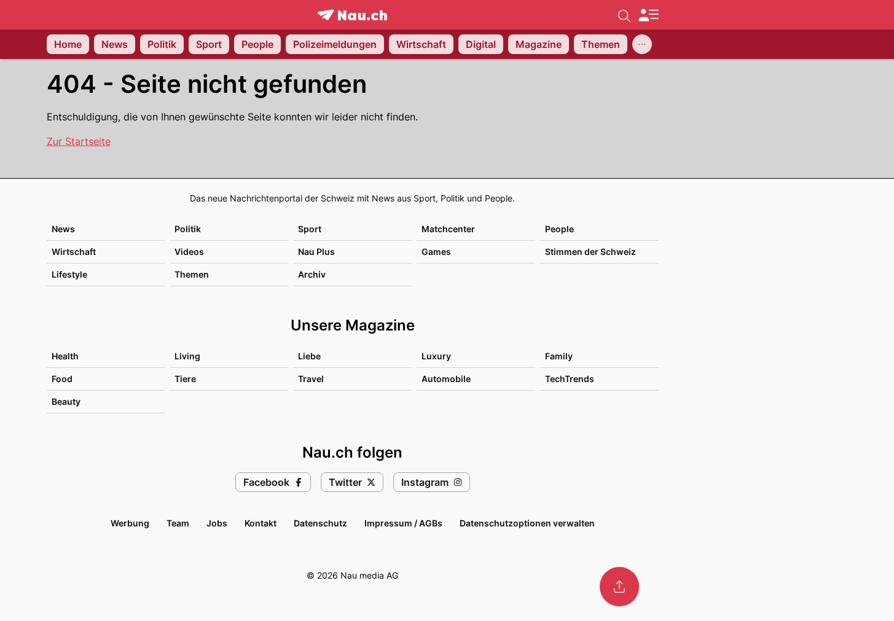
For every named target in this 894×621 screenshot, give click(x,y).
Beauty (66, 401)
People (559, 229)
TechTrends (569, 378)
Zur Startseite (79, 141)
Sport (309, 229)
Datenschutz (320, 523)
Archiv (312, 274)
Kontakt (260, 523)
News (63, 229)
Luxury (436, 356)
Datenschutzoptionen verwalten (527, 523)
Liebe (309, 356)
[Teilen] (619, 586)
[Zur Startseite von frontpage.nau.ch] (352, 15)
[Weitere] (642, 44)
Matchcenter (448, 229)
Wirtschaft (74, 251)
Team (178, 523)
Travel (311, 378)
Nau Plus (316, 251)
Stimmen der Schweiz (590, 251)
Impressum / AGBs (403, 523)
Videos (189, 251)
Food (62, 378)
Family (559, 356)
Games (436, 251)
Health (65, 356)
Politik (187, 229)
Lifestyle (69, 274)
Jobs (216, 523)
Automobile (446, 378)
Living (187, 356)
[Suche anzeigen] (624, 14)
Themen (191, 274)
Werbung (130, 523)
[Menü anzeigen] (648, 15)
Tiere (185, 378)
